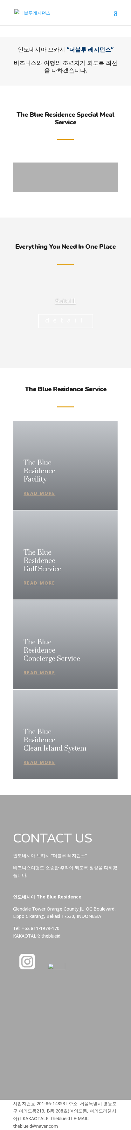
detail (65, 320)
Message (22, 1039)
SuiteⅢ (65, 301)
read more (39, 493)
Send (32, 1071)
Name (19, 993)
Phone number (28, 1018)
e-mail (19, 1005)
